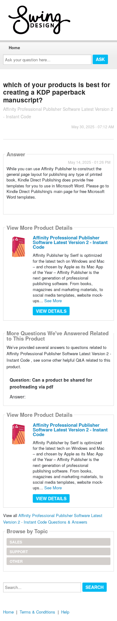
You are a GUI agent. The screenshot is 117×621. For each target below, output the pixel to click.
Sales (16, 542)
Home (14, 47)
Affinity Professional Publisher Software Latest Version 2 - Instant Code (70, 242)
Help (65, 612)
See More (53, 300)
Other (16, 561)
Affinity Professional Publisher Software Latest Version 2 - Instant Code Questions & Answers (52, 518)
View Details (51, 311)
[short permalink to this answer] (7, 205)
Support (19, 551)
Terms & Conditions (37, 612)
